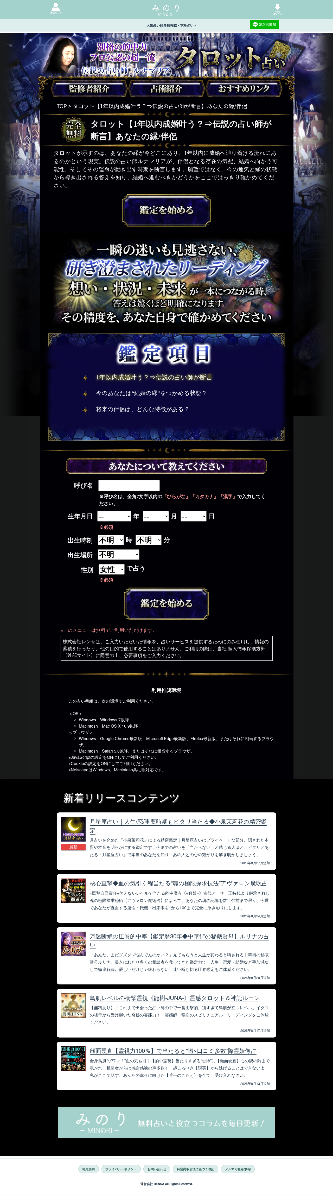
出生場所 (80, 555)
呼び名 (83, 485)
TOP (61, 106)
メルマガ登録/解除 (238, 1169)
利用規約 (88, 1169)
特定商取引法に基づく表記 (195, 1169)
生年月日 (80, 516)
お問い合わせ (157, 1169)
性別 (87, 570)
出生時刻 (80, 540)
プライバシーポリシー (121, 1169)
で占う (136, 568)
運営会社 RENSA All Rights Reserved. (166, 1184)
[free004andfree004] (166, 604)
